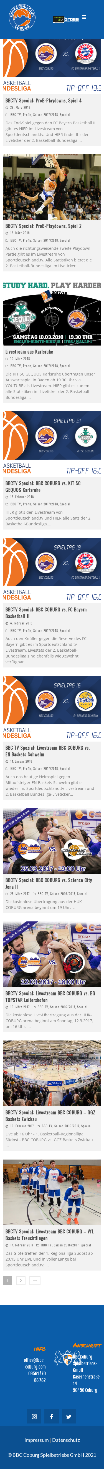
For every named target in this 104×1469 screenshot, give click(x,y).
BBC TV (16, 114)
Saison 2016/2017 (62, 893)
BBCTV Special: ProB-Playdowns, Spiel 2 (44, 226)
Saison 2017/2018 (45, 114)
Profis (27, 114)
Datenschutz (65, 1440)
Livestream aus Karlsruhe (29, 351)
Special (65, 114)
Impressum (37, 1440)
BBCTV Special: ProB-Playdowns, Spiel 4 (44, 100)
